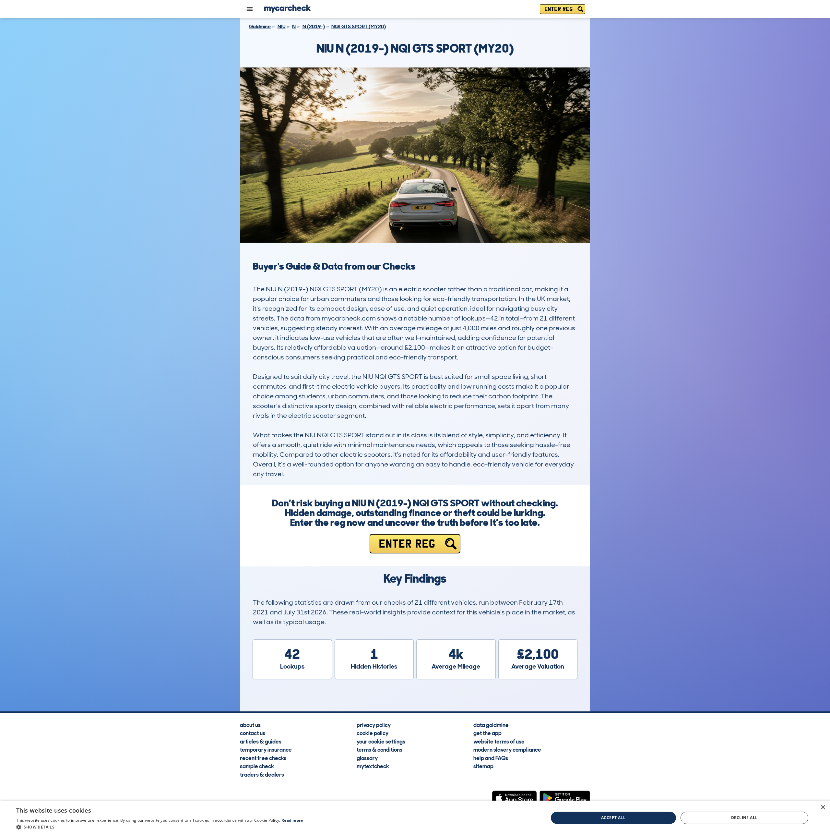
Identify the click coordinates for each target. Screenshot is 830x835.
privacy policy (374, 724)
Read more (292, 820)
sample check (257, 766)
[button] (159, 827)
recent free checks (263, 758)
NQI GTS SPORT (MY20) (358, 26)
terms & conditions (379, 749)
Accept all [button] (613, 817)
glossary (367, 758)
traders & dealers (262, 774)
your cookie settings (381, 741)
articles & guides (260, 741)
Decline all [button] (744, 817)
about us (250, 724)
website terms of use (499, 741)
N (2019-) (313, 26)
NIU (282, 26)
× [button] (822, 807)
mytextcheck (373, 766)
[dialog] (415, 818)
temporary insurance (266, 749)
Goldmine (260, 26)
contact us (252, 733)
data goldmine (491, 724)
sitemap (483, 766)
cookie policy (372, 733)
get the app (487, 733)
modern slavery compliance (507, 749)
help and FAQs (490, 758)
